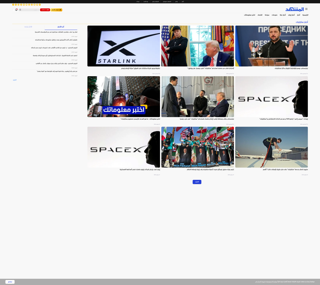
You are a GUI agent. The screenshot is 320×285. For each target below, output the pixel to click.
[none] (160, 22)
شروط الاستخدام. (260, 281)
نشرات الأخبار (55, 10)
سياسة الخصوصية (272, 281)
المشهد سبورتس (167, 1)
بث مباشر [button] (44, 9)
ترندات (137, 1)
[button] (271, 50)
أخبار (183, 1)
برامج (176, 1)
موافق (10, 281)
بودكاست (145, 1)
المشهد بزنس (155, 1)
